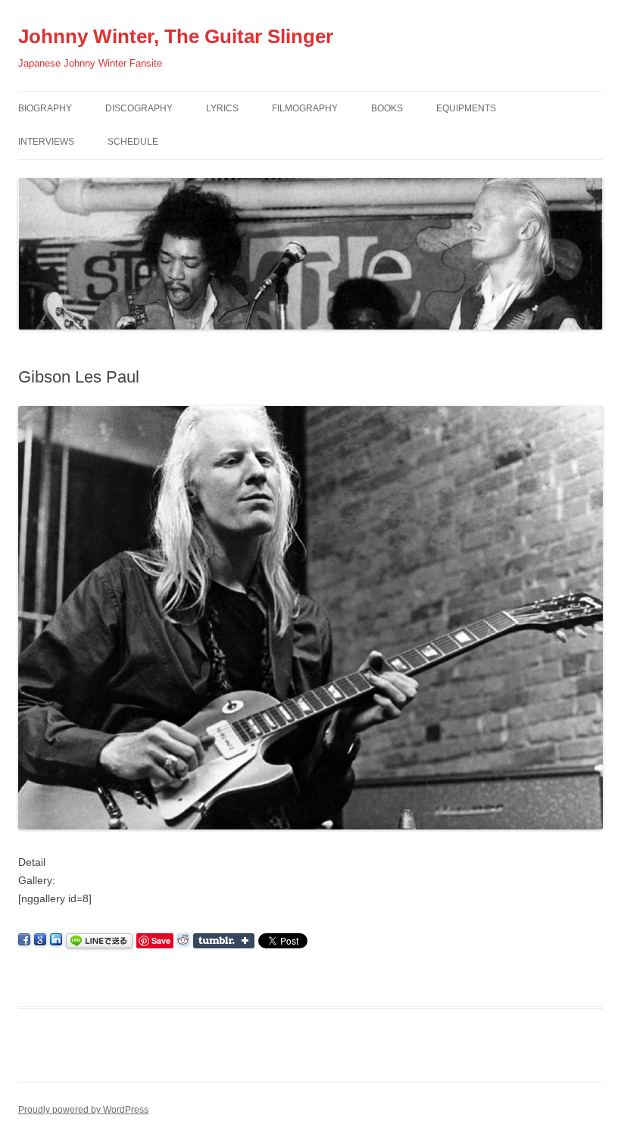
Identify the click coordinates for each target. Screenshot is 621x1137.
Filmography (305, 108)
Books (387, 108)
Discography (139, 108)
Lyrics (222, 108)
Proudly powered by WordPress (83, 1109)
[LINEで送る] (99, 940)
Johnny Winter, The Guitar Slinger (175, 36)
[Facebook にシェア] (24, 940)
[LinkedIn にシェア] (56, 940)
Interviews (46, 141)
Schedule (133, 141)
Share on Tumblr (223, 940)
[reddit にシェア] (183, 940)
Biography (45, 108)
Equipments (466, 108)
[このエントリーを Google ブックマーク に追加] (40, 940)
